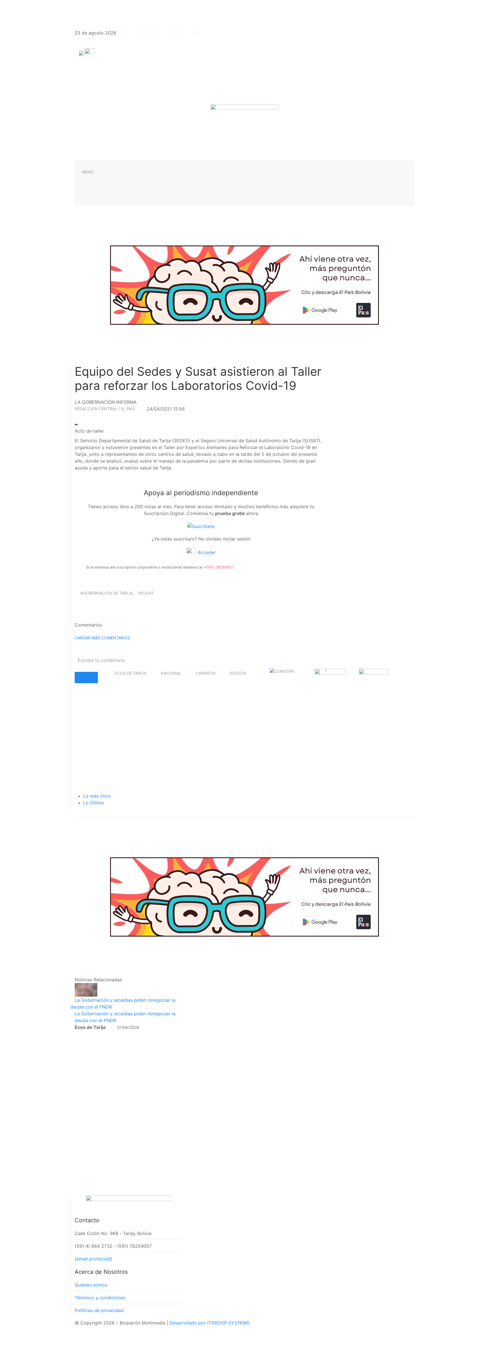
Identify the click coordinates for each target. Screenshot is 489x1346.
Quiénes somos (91, 1285)
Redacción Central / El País (105, 408)
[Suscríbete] (201, 526)
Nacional (171, 673)
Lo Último (93, 803)
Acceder (206, 552)
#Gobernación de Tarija (106, 593)
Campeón (206, 673)
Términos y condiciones (100, 1297)
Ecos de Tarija (130, 673)
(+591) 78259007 (218, 567)
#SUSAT (146, 593)
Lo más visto (97, 796)
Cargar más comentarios (102, 637)
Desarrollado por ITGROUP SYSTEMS (210, 1323)
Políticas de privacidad (99, 1310)
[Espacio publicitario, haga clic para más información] (244, 284)
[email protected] (93, 1259)
